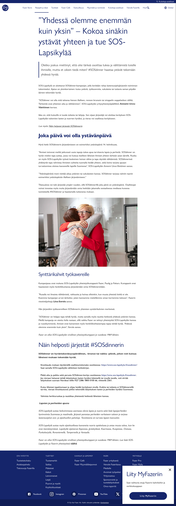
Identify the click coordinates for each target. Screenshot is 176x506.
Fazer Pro (136, 460)
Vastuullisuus (78, 7)
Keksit (48, 472)
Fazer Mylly (137, 464)
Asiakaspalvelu (23, 464)
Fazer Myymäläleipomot (86, 464)
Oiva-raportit (109, 486)
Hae (144, 7)
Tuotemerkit (51, 460)
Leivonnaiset (51, 475)
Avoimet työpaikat (112, 472)
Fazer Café (65, 7)
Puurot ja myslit (53, 483)
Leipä (48, 479)
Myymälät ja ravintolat (96, 7)
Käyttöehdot (104, 502)
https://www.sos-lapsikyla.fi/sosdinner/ (119, 365)
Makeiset (50, 468)
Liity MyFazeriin (148, 496)
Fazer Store (27, 7)
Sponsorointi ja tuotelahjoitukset (111, 481)
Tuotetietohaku (24, 460)
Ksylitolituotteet (53, 487)
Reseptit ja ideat (41, 7)
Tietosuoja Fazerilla (26, 468)
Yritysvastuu (109, 475)
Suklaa (48, 464)
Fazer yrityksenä (110, 460)
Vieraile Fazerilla (133, 7)
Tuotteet (54, 7)
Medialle (107, 468)
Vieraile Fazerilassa (112, 464)
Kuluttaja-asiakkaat (166, 1)
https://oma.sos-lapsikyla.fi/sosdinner (118, 375)
